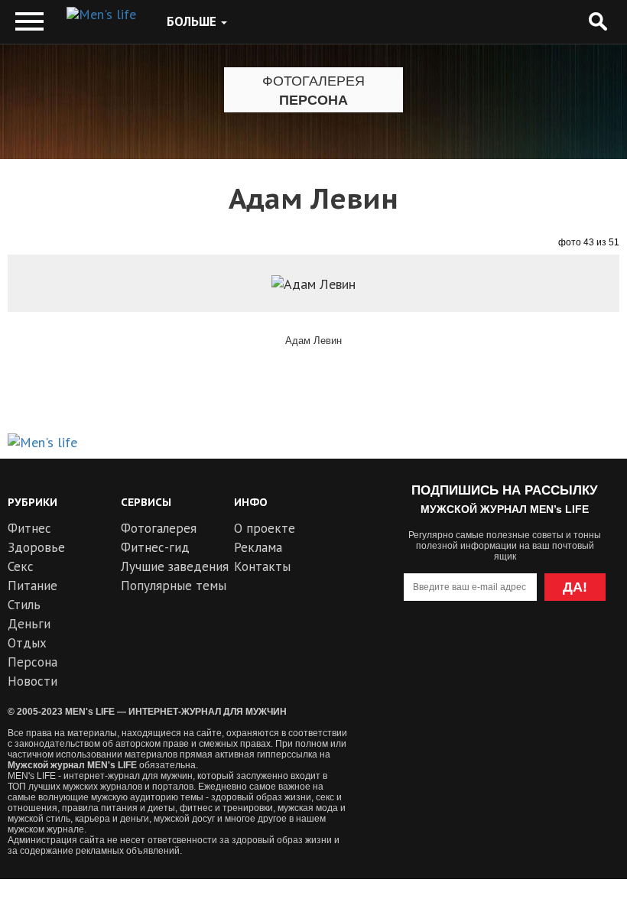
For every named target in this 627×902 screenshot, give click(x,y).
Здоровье (36, 547)
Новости (32, 681)
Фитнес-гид (155, 547)
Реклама (258, 547)
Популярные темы (173, 585)
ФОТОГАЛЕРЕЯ (313, 81)
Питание (32, 585)
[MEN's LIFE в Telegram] (477, 648)
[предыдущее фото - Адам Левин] (50, 308)
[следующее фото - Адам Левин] (577, 308)
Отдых (27, 642)
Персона (313, 100)
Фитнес (29, 528)
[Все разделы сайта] (29, 22)
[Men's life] (101, 14)
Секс (21, 566)
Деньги (29, 623)
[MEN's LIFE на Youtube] (421, 648)
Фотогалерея (159, 528)
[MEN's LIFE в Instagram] (532, 648)
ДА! (575, 587)
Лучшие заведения (175, 566)
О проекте (264, 528)
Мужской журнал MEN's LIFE (72, 765)
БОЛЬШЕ (193, 21)
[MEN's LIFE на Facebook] (587, 648)
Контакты (262, 566)
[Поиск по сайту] (597, 22)
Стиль (24, 604)
